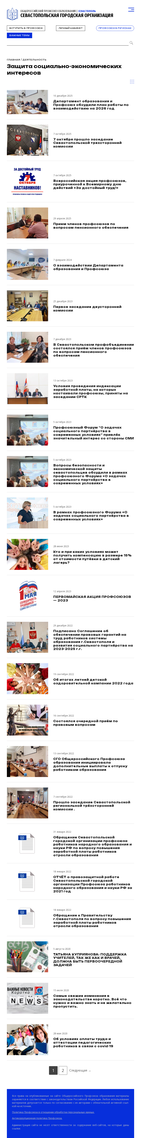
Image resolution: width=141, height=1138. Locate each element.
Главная (13, 59)
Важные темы (19, 35)
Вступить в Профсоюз (25, 28)
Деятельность (34, 59)
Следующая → (80, 1070)
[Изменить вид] (132, 82)
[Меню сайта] (131, 10)
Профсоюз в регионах (115, 28)
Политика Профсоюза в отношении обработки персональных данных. (53, 1112)
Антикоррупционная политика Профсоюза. (37, 1118)
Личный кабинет (71, 28)
